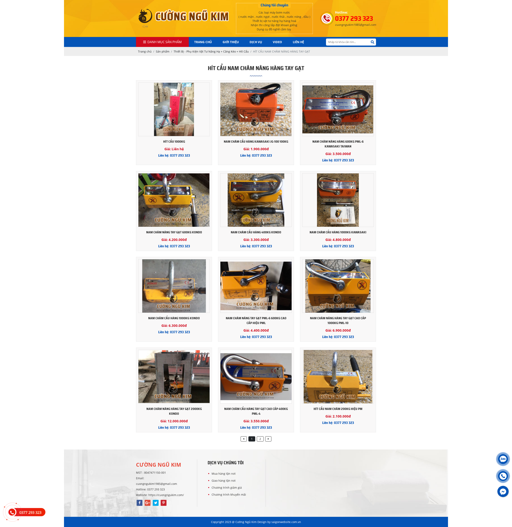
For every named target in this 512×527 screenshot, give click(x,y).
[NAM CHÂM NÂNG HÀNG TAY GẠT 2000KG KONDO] (174, 376)
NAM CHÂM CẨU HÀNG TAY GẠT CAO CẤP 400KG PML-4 (256, 411)
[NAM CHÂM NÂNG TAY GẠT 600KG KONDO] (174, 200)
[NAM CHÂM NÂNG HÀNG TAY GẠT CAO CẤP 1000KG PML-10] (338, 286)
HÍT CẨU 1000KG (174, 141)
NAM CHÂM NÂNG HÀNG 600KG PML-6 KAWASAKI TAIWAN (338, 144)
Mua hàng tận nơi (224, 473)
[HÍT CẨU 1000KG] (174, 109)
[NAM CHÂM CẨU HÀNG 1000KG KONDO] (174, 286)
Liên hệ (298, 42)
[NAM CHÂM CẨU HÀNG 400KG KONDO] (256, 200)
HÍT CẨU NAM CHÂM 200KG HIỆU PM (338, 409)
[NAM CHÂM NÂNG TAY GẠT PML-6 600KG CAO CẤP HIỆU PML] (256, 286)
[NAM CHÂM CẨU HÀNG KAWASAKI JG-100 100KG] (256, 109)
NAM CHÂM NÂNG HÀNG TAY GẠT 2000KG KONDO (174, 411)
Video (277, 42)
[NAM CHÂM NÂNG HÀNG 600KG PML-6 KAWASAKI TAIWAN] (338, 109)
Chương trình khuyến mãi (229, 494)
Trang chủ (203, 42)
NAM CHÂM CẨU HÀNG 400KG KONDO (256, 232)
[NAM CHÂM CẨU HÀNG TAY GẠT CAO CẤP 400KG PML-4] (256, 376)
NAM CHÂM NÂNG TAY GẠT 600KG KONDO (174, 232)
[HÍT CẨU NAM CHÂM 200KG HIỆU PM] (338, 376)
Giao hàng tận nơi (224, 480)
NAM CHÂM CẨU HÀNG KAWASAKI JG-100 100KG (256, 141)
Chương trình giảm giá (227, 487)
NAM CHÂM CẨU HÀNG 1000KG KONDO (174, 318)
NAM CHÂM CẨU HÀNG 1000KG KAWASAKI (338, 232)
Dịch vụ (256, 42)
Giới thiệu (231, 42)
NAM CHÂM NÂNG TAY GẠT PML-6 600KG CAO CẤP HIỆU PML (256, 320)
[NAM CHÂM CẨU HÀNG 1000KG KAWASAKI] (338, 200)
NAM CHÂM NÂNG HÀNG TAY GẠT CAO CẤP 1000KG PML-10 (338, 320)
